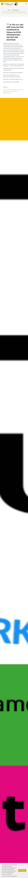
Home (9, 10)
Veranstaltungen (15, 10)
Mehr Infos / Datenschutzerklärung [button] (9, 876)
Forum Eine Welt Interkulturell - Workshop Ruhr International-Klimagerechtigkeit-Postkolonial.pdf (13, 91)
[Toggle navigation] (26, 3)
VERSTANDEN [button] (22, 870)
